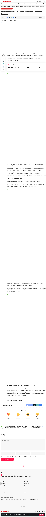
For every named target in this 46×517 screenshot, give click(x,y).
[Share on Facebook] (8, 17)
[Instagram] (44, 511)
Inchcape (16, 400)
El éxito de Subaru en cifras (14, 67)
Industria (10, 8)
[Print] (13, 17)
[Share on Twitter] (9, 17)
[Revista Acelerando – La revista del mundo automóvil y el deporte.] (5, 511)
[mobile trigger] (2, 1)
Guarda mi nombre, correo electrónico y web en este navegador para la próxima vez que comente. (20, 456)
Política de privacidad (17, 514)
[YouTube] (42, 511)
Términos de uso (26, 514)
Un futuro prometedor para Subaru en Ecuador (35, 68)
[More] (15, 17)
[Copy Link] (11, 17)
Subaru (20, 400)
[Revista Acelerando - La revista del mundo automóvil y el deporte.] (7, 1)
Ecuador (13, 400)
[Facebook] (39, 511)
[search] (38, 1)
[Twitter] (40, 511)
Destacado (4, 8)
